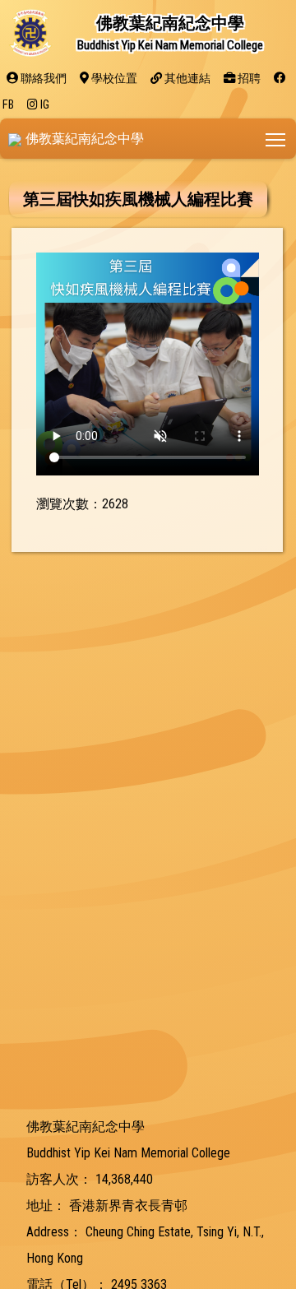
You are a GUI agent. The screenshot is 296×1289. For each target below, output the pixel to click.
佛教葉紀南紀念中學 (84, 138)
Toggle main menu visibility (276, 139)
